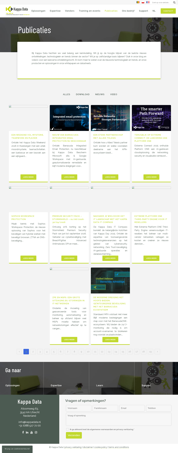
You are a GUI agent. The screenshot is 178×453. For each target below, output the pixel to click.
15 (123, 351)
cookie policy (100, 447)
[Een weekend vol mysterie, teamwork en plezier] (28, 118)
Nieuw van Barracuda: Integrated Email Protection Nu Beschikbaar (69, 138)
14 (116, 351)
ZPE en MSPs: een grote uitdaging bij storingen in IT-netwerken (68, 300)
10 (88, 351)
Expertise (56, 385)
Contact (168, 11)
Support (146, 385)
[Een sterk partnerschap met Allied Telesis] (110, 118)
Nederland (29, 415)
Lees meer (28, 177)
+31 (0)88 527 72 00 (30, 425)
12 (102, 351)
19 (150, 351)
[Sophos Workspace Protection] (28, 199)
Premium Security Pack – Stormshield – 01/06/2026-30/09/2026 (68, 219)
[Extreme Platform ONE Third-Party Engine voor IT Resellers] (151, 199)
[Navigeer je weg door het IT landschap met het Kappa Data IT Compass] (110, 199)
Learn (99, 385)
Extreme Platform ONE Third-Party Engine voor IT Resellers (150, 219)
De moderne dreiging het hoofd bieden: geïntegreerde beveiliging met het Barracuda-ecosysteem (109, 303)
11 (95, 351)
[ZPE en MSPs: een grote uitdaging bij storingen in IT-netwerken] (69, 281)
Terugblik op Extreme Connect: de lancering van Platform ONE (150, 138)
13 (109, 351)
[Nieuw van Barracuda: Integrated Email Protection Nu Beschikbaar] (69, 118)
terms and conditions (119, 447)
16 (129, 351)
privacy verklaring (73, 447)
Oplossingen (12, 385)
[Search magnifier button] (174, 2)
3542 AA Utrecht (29, 412)
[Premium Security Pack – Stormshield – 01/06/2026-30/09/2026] (69, 199)
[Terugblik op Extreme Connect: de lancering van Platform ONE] (151, 118)
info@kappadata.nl (30, 422)
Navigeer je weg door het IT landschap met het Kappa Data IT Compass (110, 219)
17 (137, 351)
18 (143, 351)
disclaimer (88, 447)
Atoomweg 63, (30, 408)
